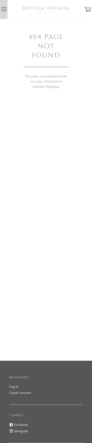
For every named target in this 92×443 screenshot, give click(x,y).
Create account (20, 393)
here (55, 81)
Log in (13, 387)
